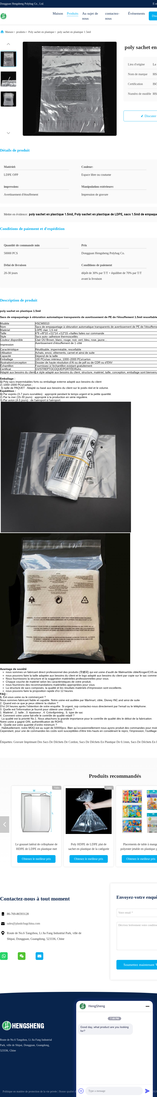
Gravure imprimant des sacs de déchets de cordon (45, 742)
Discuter (150, 116)
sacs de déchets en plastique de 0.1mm (104, 742)
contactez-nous (112, 16)
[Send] (147, 1091)
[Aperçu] (15, 16)
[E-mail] (44, 958)
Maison (58, 13)
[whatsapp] (9, 958)
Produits (72, 13)
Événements (136, 13)
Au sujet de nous (90, 16)
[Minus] (147, 1006)
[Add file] (81, 1091)
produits (20, 32)
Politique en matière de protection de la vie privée (30, 1091)
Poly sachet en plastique (41, 32)
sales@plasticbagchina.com (23, 923)
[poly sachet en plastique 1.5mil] (70, 89)
